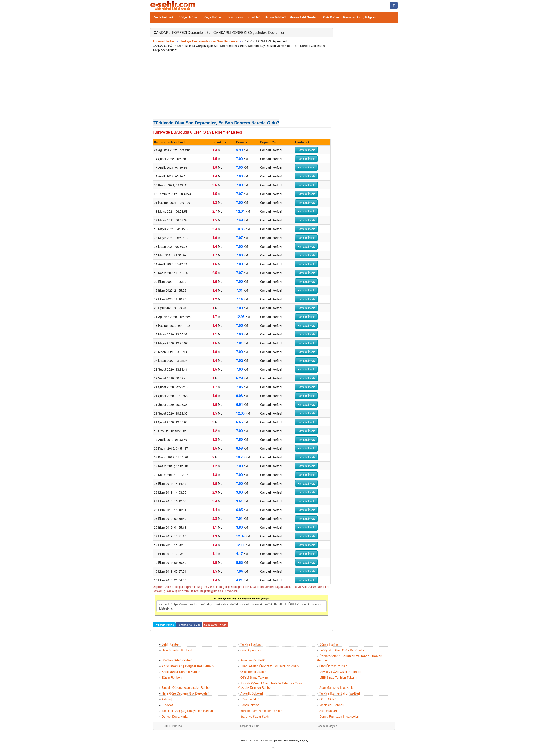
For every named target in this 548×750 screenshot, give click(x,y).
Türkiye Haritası (187, 17)
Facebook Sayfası (327, 726)
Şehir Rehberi (163, 17)
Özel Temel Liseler (253, 671)
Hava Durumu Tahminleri (243, 17)
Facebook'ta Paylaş (189, 624)
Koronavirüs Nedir (252, 660)
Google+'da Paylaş (215, 624)
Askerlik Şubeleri (251, 693)
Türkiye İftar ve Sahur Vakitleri (339, 693)
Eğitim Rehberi (172, 677)
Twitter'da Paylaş (164, 624)
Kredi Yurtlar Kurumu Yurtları (181, 671)
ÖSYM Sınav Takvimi (254, 677)
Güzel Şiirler (327, 699)
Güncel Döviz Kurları (175, 716)
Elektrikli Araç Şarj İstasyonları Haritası (187, 710)
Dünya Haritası (212, 17)
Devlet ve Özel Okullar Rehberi (340, 671)
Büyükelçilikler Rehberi (177, 660)
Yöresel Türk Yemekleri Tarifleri (261, 710)
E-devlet (167, 705)
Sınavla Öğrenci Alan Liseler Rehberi (186, 687)
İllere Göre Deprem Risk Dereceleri (185, 693)
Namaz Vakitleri (275, 17)
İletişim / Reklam (249, 726)
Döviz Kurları (330, 17)
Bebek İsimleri (249, 705)
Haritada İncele (306, 150)
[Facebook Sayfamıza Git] (394, 5)
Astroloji (167, 699)
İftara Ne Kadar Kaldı (254, 716)
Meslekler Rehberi (331, 705)
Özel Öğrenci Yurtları (333, 666)
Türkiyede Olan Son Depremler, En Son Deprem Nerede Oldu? (216, 122)
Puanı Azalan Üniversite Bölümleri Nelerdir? (269, 666)
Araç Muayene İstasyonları (337, 687)
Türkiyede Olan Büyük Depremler (341, 650)
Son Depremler (250, 650)
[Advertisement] (242, 86)
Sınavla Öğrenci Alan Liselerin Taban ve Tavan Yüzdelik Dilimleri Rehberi (271, 685)
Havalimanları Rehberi (177, 650)
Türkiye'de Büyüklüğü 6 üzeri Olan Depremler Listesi (197, 132)
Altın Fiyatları (328, 710)
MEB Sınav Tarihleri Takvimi (338, 677)
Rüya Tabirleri (249, 699)
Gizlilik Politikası (173, 726)
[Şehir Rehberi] (173, 5)
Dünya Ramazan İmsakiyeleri (339, 716)
